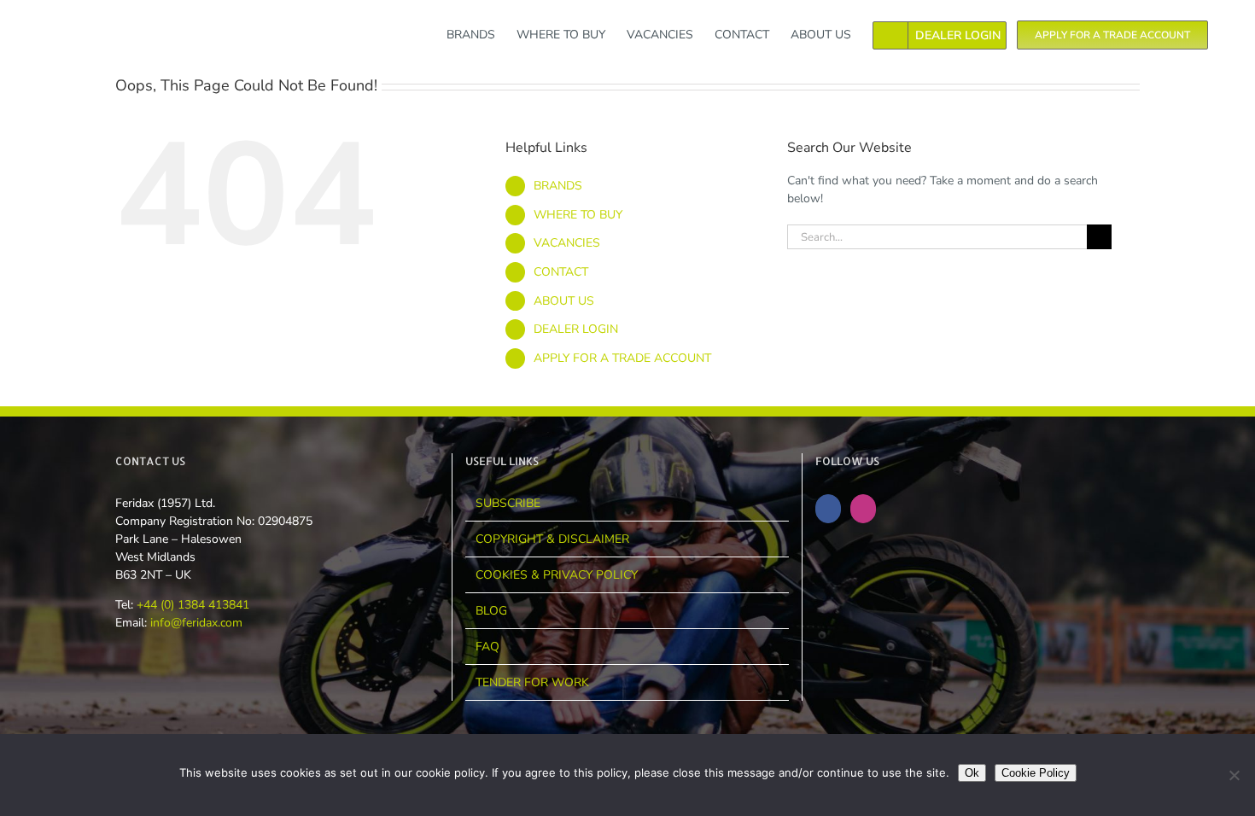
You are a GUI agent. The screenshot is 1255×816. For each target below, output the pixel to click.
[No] (1233, 775)
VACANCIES (567, 243)
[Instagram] (863, 508)
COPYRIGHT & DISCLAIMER (552, 539)
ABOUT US (564, 301)
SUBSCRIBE (508, 503)
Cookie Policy (1035, 772)
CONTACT (561, 272)
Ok (972, 772)
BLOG (491, 611)
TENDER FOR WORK (532, 682)
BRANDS (558, 186)
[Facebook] (828, 508)
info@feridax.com (196, 623)
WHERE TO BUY (578, 215)
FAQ (487, 646)
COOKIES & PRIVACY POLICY (557, 575)
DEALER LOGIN (576, 329)
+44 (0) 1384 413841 (191, 605)
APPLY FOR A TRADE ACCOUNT (622, 358)
